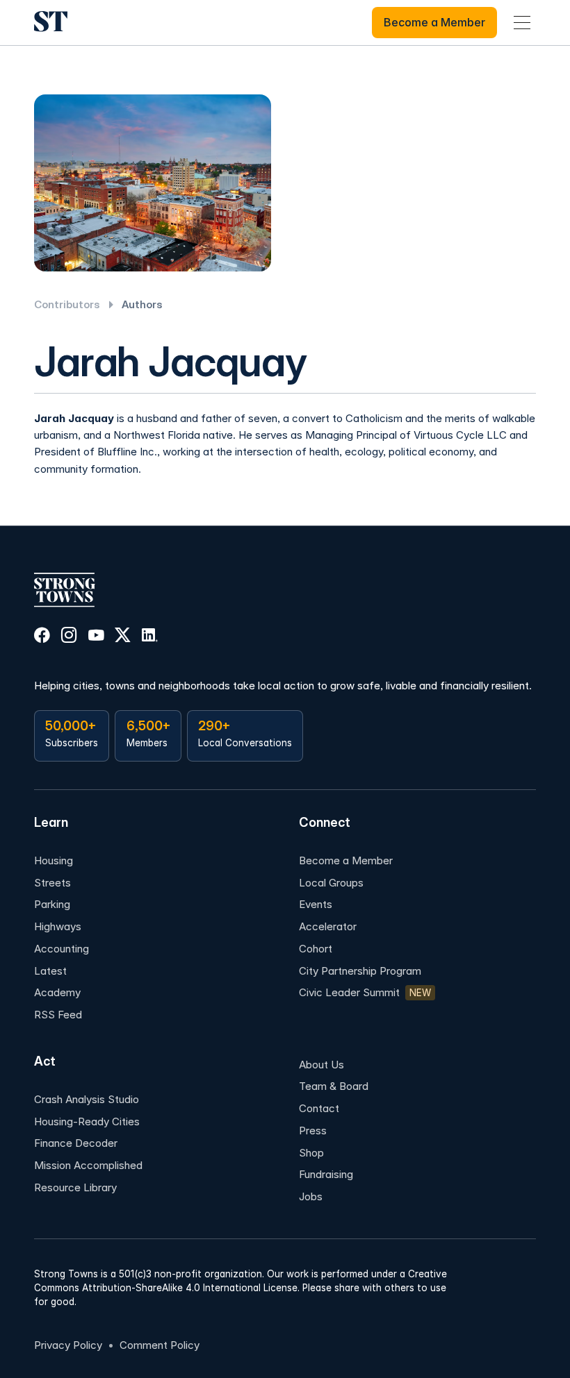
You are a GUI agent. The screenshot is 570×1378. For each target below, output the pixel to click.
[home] (50, 22)
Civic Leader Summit (349, 992)
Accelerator (328, 926)
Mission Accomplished (88, 1165)
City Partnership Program (360, 970)
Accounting (61, 948)
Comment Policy (160, 1345)
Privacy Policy (68, 1345)
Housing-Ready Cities (87, 1121)
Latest (50, 970)
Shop (311, 1152)
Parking (52, 904)
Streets (52, 882)
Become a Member (346, 860)
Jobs (311, 1196)
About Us (321, 1064)
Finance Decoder (75, 1143)
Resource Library (75, 1187)
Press (313, 1130)
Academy (57, 992)
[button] (522, 22)
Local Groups (331, 882)
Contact (319, 1108)
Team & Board (333, 1086)
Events (315, 904)
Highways (57, 926)
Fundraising (326, 1174)
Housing (53, 860)
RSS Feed (58, 1014)
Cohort (315, 948)
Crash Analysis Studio (86, 1099)
